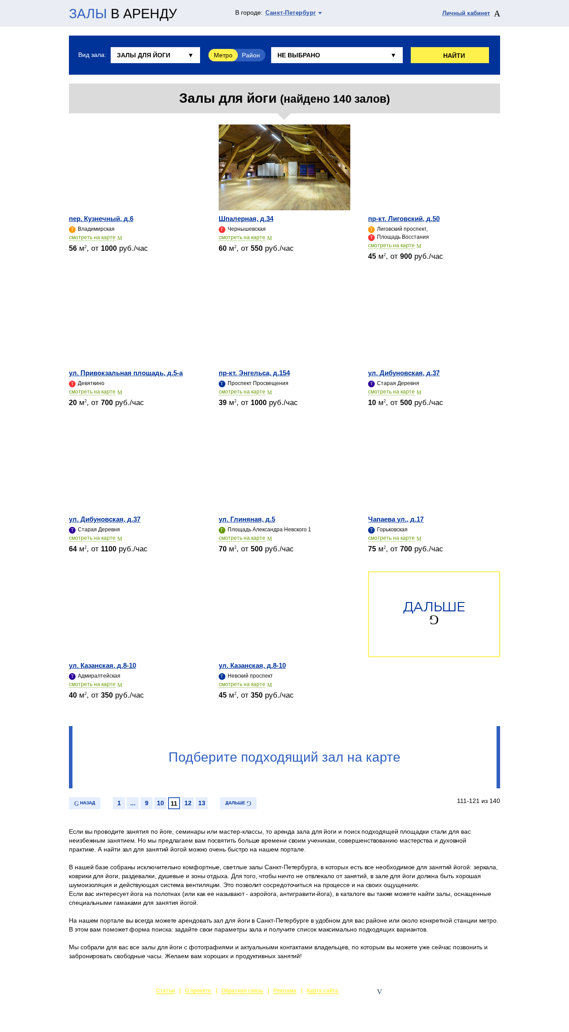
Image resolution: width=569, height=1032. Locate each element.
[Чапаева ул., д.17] (434, 468)
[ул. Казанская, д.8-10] (135, 614)
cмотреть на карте (92, 237)
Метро (223, 55)
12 (188, 803)
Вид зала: (92, 54)
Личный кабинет (466, 13)
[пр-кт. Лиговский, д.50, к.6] (434, 167)
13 (201, 803)
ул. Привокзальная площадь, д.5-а (126, 373)
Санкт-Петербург (290, 12)
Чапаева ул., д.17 (396, 519)
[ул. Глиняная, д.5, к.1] (285, 468)
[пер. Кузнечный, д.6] (135, 167)
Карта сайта (322, 990)
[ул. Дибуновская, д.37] (434, 322)
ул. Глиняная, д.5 (247, 519)
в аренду (123, 13)
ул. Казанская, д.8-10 (102, 665)
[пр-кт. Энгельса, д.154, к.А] (285, 322)
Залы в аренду (479, 991)
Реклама (285, 990)
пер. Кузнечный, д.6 (101, 218)
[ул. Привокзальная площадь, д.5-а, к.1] (135, 322)
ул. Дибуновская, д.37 (404, 373)
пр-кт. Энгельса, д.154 (254, 373)
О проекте (198, 990)
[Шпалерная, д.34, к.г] (285, 167)
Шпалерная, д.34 (246, 218)
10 (160, 803)
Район (251, 55)
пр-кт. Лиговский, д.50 (404, 218)
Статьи (165, 990)
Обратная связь (242, 990)
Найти (454, 55)
